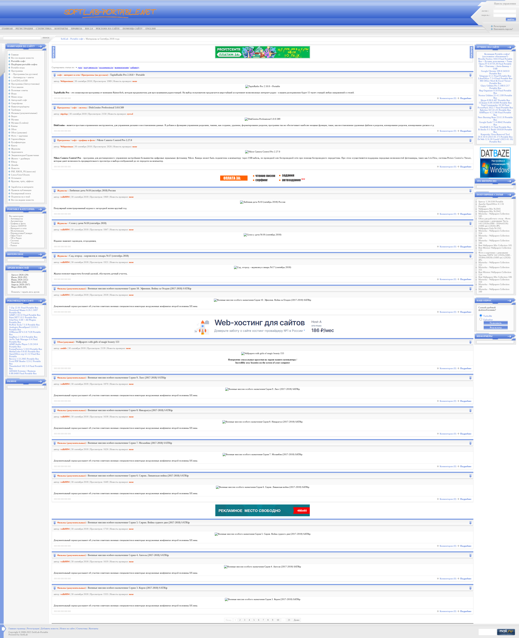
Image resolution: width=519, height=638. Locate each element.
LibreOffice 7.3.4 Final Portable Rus (495, 78)
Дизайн (14, 165)
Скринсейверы (18, 139)
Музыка (15, 119)
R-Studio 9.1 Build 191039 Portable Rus (495, 130)
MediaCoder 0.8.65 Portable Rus (24, 351)
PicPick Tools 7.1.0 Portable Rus (24, 324)
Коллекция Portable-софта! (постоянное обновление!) (496, 55)
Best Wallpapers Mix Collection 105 (495, 245)
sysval (130, 114)
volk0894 (65, 197)
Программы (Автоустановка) (25, 84)
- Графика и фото (17, 223)
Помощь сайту (133, 28)
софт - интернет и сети (68, 75)
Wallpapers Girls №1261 (489, 228)
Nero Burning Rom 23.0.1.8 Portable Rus (495, 118)
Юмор (14, 162)
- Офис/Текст (15, 235)
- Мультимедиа (16, 231)
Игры (13, 93)
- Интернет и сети (18, 228)
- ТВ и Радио (15, 238)
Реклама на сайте (108, 28)
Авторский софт (19, 100)
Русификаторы (18, 142)
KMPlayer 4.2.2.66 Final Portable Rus (495, 113)
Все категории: (16, 216)
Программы (17, 71)
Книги (14, 145)
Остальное (16, 178)
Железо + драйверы (20, 158)
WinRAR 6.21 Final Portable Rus (495, 127)
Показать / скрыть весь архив (25, 292)
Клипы (14, 126)
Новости (15, 168)
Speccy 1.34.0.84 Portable (490, 201)
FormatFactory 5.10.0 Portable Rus (25, 349)
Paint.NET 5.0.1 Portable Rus (23, 317)
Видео (14, 116)
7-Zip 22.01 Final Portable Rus (23, 307)
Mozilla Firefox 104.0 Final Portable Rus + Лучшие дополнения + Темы (495, 60)
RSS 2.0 (89, 28)
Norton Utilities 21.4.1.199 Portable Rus (495, 96)
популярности (91, 67)
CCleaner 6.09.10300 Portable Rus (495, 102)
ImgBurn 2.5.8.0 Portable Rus (23, 337)
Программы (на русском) (94, 75)
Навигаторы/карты (20, 106)
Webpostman (66, 81)
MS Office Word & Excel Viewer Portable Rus (495, 82)
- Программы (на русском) (24, 74)
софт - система (79, 107)
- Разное (13, 245)
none (134, 81)
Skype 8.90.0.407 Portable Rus (495, 100)
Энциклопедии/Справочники (25, 155)
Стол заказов (17, 87)
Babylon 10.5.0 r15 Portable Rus (495, 110)
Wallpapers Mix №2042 (489, 211)
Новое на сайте (67, 628)
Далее (296, 620)
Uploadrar (488, 319)
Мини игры (16, 97)
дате (80, 67)
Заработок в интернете (22, 187)
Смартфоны (17, 103)
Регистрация (24, 28)
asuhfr (63, 348)
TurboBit (487, 316)
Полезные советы (19, 90)
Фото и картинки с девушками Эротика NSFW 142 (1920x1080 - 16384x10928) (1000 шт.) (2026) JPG (494, 256)
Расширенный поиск (21, 193)
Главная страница (17, 628)
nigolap (64, 114)
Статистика (43, 28)
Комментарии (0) (448, 98)
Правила (76, 28)
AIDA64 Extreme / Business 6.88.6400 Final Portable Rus (22, 372)
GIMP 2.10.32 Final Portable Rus (24, 315)
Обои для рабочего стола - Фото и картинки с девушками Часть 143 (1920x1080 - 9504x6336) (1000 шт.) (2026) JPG (494, 222)
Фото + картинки (19, 136)
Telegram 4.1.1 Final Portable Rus (495, 76)
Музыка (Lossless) (19, 123)
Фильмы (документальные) (24, 113)
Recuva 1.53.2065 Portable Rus (24, 359)
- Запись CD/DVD (17, 226)
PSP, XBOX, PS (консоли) (23, 171)
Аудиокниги (17, 152)
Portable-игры (18, 67)
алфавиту (134, 67)
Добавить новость (49, 628)
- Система (14, 240)
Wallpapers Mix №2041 (489, 209)
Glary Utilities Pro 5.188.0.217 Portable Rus (495, 86)
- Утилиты (14, 243)
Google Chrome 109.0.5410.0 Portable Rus (495, 72)
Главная (7, 28)
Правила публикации (21, 190)
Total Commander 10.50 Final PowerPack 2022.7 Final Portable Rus (495, 106)
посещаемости (106, 67)
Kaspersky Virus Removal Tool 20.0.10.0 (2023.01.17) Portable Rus (495, 135)
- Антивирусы (16, 218)
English (151, 28)
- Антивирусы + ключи (22, 77)
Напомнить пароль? (503, 29)
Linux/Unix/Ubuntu (20, 175)
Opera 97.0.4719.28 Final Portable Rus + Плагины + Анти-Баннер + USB (495, 66)
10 (278, 620)
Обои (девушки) (19, 132)
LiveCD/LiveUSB (19, 80)
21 (289, 620)
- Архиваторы (16, 221)
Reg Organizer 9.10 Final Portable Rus (495, 91)
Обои (13, 129)
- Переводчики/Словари (20, 233)
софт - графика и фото (83, 140)
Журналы (15, 149)
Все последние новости (22, 58)
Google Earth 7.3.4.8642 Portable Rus (495, 123)
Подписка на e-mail (20, 196)
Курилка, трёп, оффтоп (22, 181)
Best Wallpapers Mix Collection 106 (495, 277)
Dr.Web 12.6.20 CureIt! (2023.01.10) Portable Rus (495, 140)
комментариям (122, 67)
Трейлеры (16, 110)
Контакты (61, 28)
